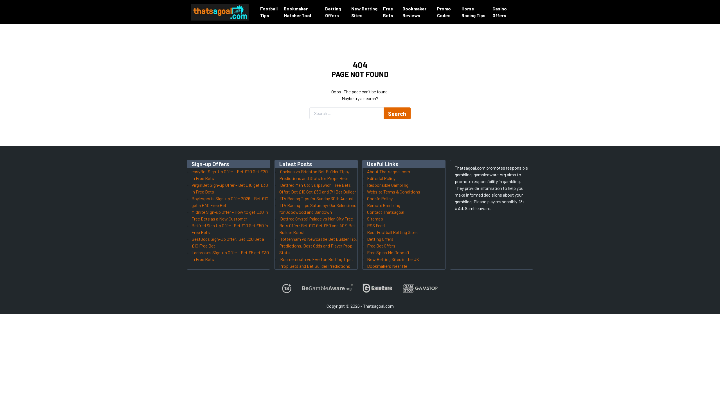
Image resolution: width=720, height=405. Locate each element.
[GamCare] (377, 288)
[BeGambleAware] (326, 288)
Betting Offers (380, 239)
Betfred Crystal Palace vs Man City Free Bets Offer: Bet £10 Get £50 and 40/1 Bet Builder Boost (317, 225)
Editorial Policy (381, 178)
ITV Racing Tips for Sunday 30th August (317, 198)
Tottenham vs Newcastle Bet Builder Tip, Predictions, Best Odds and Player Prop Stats (318, 245)
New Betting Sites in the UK (393, 259)
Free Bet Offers (381, 245)
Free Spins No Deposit (388, 252)
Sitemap (375, 218)
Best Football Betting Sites (392, 232)
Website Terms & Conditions (393, 191)
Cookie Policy (380, 198)
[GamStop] (420, 288)
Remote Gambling (383, 205)
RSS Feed (376, 225)
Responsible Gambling (387, 185)
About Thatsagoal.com (388, 171)
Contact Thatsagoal (385, 212)
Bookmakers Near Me (387, 266)
